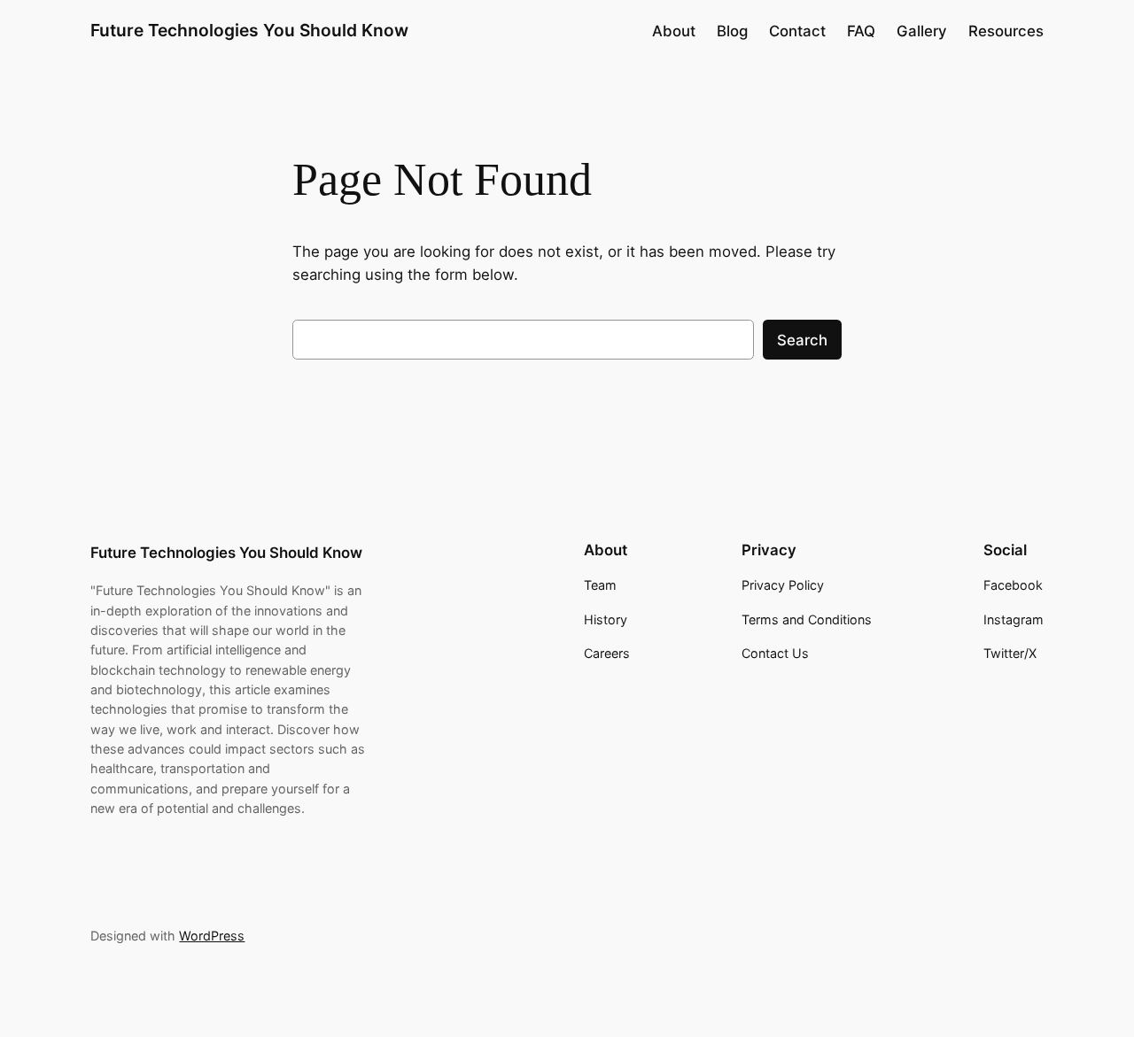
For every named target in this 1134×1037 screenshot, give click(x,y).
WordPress (212, 935)
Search (802, 340)
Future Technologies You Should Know (249, 30)
